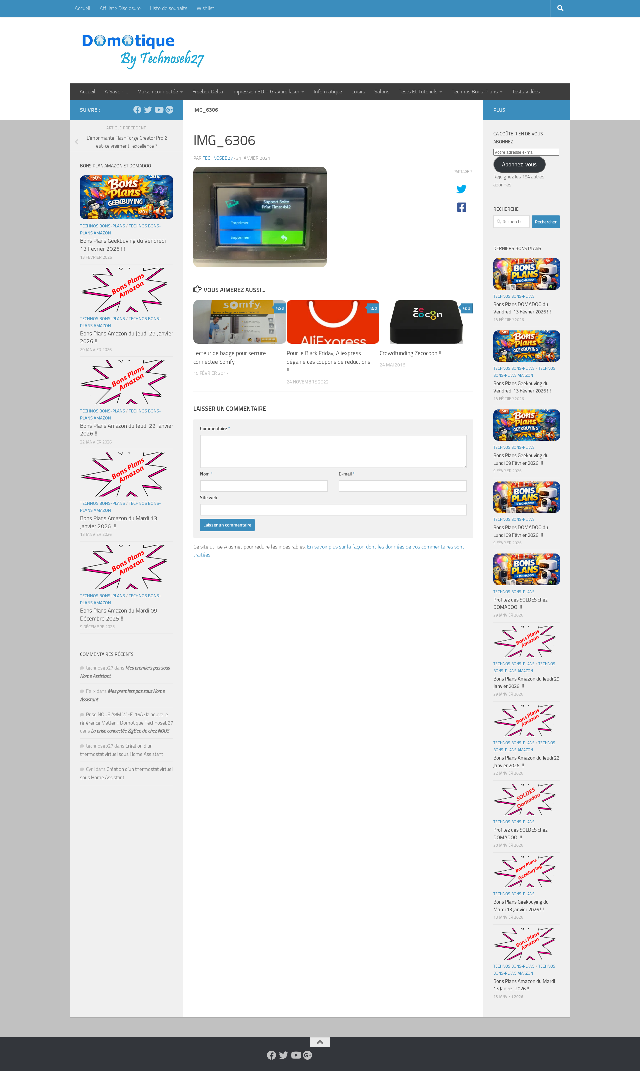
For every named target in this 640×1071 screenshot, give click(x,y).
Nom (206, 474)
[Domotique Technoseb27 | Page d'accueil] (145, 50)
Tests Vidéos (526, 91)
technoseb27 (218, 158)
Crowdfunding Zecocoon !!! (411, 353)
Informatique (328, 91)
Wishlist (205, 8)
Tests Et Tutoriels (418, 91)
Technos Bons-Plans (475, 91)
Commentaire (215, 428)
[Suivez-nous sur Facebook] (137, 110)
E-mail (347, 474)
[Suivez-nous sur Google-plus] (169, 110)
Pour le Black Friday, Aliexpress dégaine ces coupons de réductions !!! (328, 361)
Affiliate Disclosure (120, 8)
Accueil (82, 8)
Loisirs (358, 91)
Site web (208, 497)
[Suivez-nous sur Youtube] (159, 110)
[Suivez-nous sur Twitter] (148, 110)
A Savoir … (116, 91)
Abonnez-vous (519, 164)
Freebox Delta (207, 91)
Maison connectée (157, 91)
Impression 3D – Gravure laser (265, 91)
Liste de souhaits (168, 8)
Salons (381, 91)
